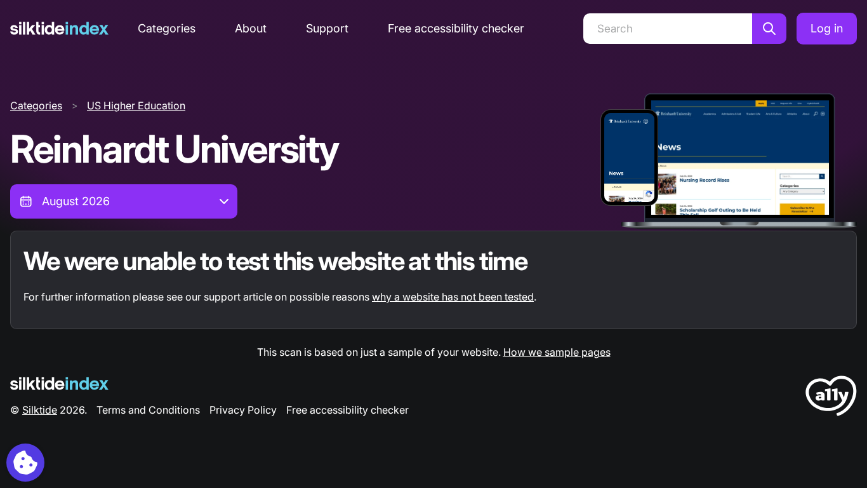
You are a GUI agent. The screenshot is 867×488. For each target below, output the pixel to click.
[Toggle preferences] (25, 463)
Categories (166, 28)
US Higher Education (136, 105)
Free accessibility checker (456, 28)
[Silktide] (59, 28)
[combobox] (123, 201)
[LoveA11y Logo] (831, 398)
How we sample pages (557, 352)
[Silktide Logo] (59, 383)
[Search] (769, 28)
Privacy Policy (243, 409)
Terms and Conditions (148, 409)
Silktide (39, 409)
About (251, 28)
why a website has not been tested (453, 296)
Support (327, 28)
